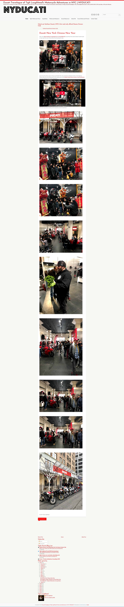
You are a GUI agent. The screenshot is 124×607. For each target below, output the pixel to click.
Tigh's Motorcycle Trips (35, 18)
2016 (40, 586)
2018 (40, 583)
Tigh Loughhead (49, 595)
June (42, 571)
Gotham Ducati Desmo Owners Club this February (74, 77)
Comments (42, 543)
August (42, 568)
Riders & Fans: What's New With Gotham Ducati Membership (51, 548)
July (41, 569)
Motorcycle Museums (54, 18)
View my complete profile (49, 597)
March (42, 575)
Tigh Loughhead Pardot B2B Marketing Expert (49, 551)
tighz (88, 604)
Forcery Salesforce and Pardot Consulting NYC (48, 556)
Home (26, 18)
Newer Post (40, 537)
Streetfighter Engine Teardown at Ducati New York (50, 579)
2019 (40, 562)
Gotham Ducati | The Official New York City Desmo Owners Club (52, 547)
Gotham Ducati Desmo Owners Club (50, 28)
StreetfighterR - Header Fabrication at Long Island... (50, 580)
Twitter (92, 14)
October (42, 565)
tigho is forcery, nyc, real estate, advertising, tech (49, 555)
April (42, 574)
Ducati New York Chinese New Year (47, 578)
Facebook (94, 14)
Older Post (84, 537)
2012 (40, 592)
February (42, 576)
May (42, 572)
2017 (40, 585)
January (42, 582)
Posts (41, 541)
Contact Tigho (94, 18)
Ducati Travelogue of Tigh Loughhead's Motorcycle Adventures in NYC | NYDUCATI (46, 3)
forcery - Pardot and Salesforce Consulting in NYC (49, 559)
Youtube (98, 14)
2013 (40, 590)
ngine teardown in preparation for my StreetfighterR (54, 36)
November (43, 564)
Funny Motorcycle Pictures (83, 18)
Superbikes (45, 18)
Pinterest (96, 14)
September (43, 566)
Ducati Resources (65, 18)
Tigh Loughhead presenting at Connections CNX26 (49, 552)
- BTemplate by (79, 604)
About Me (73, 18)
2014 (40, 589)
